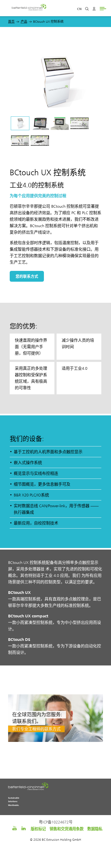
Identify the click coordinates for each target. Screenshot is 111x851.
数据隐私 (94, 828)
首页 (11, 21)
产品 (24, 21)
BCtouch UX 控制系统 (48, 21)
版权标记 (38, 828)
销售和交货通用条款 (67, 828)
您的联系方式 (27, 276)
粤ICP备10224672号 (55, 822)
